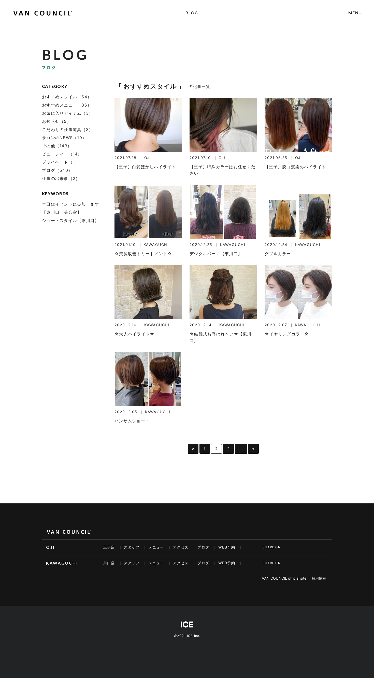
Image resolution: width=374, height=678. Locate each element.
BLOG (191, 12)
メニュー (156, 547)
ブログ (203, 547)
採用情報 (319, 578)
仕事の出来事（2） (61, 178)
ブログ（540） (57, 170)
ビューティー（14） (62, 154)
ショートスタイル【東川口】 (70, 220)
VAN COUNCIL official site (284, 578)
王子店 (109, 547)
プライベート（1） (60, 162)
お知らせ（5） (56, 121)
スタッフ (131, 547)
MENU (355, 12)
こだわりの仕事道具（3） (67, 129)
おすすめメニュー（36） (67, 105)
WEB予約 (226, 547)
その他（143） (57, 145)
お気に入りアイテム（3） (67, 113)
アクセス (181, 547)
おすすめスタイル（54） (67, 96)
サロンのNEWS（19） (64, 137)
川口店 (109, 563)
